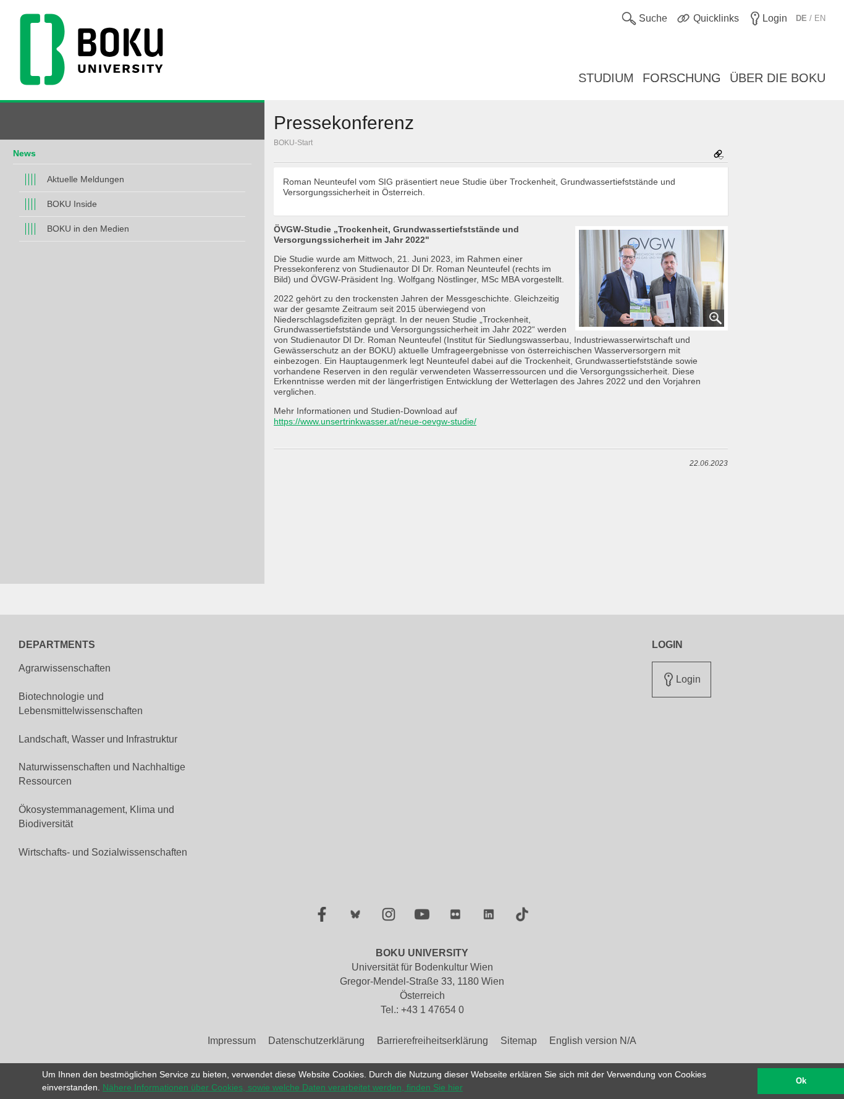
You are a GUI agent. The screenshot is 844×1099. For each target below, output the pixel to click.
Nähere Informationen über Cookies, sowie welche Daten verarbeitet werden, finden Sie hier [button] (283, 1087)
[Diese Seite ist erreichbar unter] (718, 155)
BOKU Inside (72, 204)
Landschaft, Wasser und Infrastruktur (98, 739)
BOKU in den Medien (88, 229)
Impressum (232, 1040)
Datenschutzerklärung (316, 1040)
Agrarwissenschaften (65, 668)
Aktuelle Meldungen (85, 179)
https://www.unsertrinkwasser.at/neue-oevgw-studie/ (375, 421)
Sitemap (518, 1040)
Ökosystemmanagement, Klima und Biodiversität (96, 816)
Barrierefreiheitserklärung (432, 1040)
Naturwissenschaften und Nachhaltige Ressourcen (102, 774)
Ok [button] (801, 1081)
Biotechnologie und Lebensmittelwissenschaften (81, 703)
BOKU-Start (293, 142)
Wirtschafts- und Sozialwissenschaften (103, 852)
